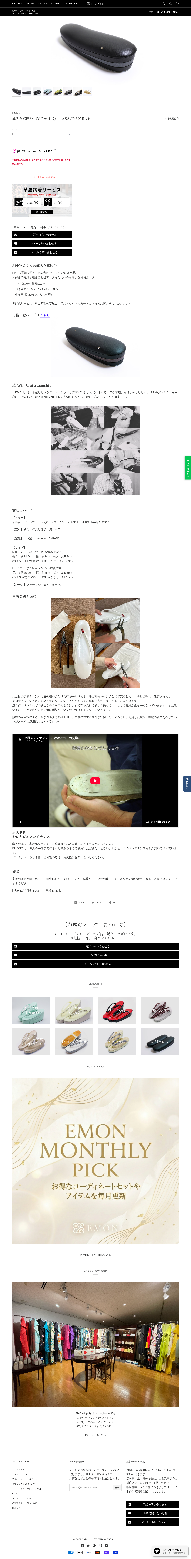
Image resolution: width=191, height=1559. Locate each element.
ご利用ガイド (18, 1469)
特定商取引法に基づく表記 (24, 1503)
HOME (16, 112)
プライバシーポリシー (22, 1498)
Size (14, 129)
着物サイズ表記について (23, 1484)
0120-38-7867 (168, 12)
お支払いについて (20, 1474)
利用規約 (16, 1508)
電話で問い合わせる (44, 234)
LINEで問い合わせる (44, 243)
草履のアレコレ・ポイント (24, 1479)
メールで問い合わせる (44, 252)
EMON (79, 1539)
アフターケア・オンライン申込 (26, 1488)
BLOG (15, 1493)
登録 (117, 1487)
